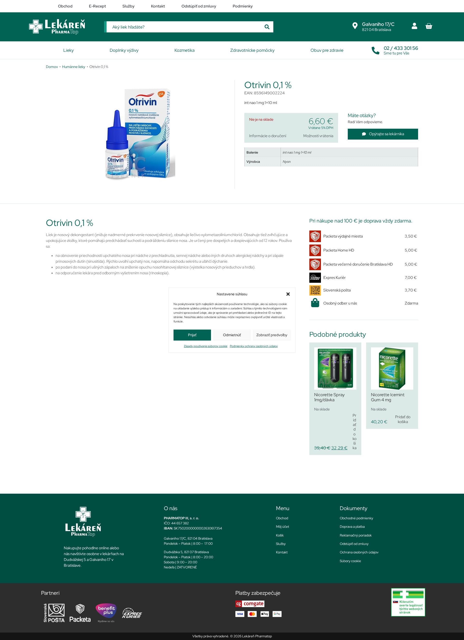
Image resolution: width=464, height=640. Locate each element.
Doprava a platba (352, 526)
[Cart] (429, 26)
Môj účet (282, 526)
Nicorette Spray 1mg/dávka (329, 397)
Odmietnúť (232, 335)
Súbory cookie (350, 561)
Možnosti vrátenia (318, 135)
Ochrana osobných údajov (359, 552)
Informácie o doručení (267, 135)
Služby (281, 544)
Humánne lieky (73, 66)
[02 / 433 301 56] (375, 49)
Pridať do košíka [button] (354, 431)
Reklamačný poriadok (356, 535)
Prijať (192, 335)
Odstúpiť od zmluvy (354, 544)
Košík (280, 535)
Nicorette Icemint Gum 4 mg (388, 397)
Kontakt (282, 552)
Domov (52, 66)
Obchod (282, 518)
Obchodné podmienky (356, 518)
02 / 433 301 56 (401, 48)
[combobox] (184, 26)
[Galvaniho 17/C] (355, 25)
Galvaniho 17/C (378, 24)
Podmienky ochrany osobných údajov (254, 346)
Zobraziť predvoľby (271, 335)
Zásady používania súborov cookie (205, 346)
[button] (288, 294)
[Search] (267, 26)
